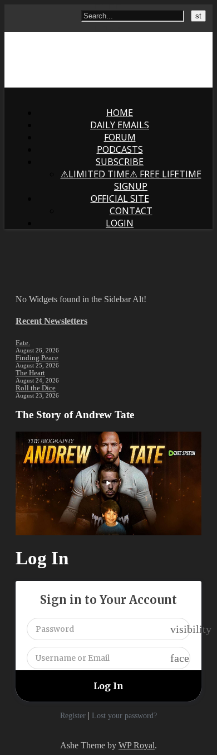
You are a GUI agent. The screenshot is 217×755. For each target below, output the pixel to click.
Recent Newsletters (51, 321)
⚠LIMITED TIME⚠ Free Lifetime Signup (131, 180)
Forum (120, 137)
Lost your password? (124, 716)
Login (120, 223)
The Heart (30, 373)
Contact (131, 211)
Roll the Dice (36, 388)
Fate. (23, 342)
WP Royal (137, 745)
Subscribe (120, 162)
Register (73, 716)
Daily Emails (119, 125)
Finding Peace (37, 358)
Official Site (120, 198)
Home (119, 113)
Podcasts (120, 149)
